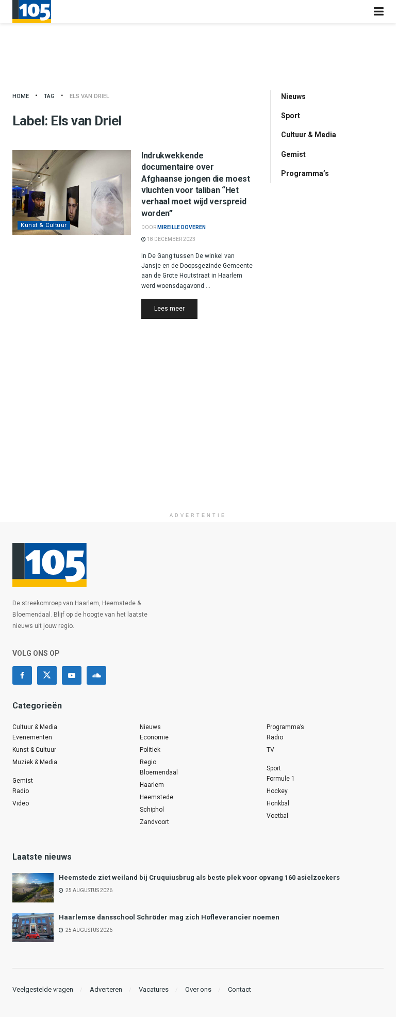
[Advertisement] (198, 435)
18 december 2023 (170, 239)
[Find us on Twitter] (47, 675)
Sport (290, 115)
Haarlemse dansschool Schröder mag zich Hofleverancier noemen (169, 917)
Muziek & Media (34, 762)
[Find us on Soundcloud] (96, 675)
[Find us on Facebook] (22, 675)
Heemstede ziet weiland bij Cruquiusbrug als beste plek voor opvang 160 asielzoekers (199, 877)
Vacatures (154, 989)
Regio (148, 762)
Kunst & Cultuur (44, 225)
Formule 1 (281, 778)
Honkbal (278, 803)
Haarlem (152, 784)
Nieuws (293, 96)
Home (20, 96)
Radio (20, 791)
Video (20, 803)
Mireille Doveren (181, 227)
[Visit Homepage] (31, 11)
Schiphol (152, 809)
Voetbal (277, 815)
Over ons (198, 989)
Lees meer (175, 308)
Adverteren (106, 989)
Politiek (150, 749)
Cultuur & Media (308, 135)
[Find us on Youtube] (71, 675)
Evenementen (32, 737)
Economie (154, 737)
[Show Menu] (379, 11)
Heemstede (156, 797)
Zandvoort (154, 822)
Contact (239, 989)
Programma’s (305, 173)
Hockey (277, 791)
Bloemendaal (159, 772)
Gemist (293, 154)
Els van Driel (89, 96)
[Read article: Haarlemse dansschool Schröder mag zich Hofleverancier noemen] (33, 927)
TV (270, 749)
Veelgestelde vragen (42, 989)
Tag (49, 96)
